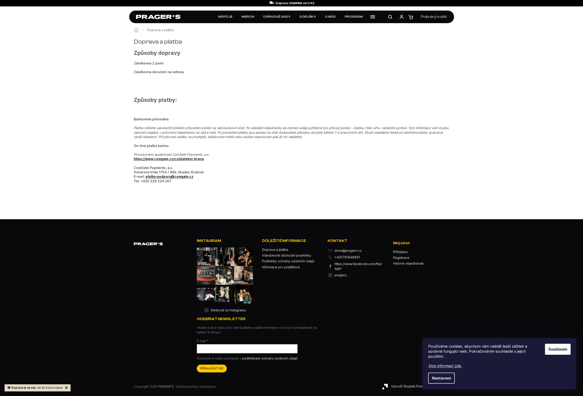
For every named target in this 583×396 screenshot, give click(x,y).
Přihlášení (400, 252)
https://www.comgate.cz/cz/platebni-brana (169, 159)
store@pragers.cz (348, 250)
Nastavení (441, 378)
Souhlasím (557, 349)
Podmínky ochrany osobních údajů (288, 261)
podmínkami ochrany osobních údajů (270, 358)
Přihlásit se (212, 368)
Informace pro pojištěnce (281, 267)
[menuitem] (225, 16)
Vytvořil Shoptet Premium (410, 386)
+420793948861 (347, 257)
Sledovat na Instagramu (228, 310)
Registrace (401, 258)
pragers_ (341, 275)
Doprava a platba (275, 250)
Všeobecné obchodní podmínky (286, 255)
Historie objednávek (408, 263)
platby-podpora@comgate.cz (169, 176)
